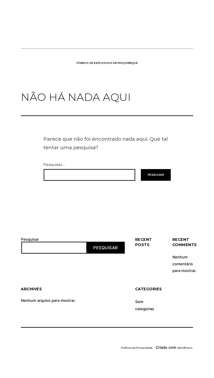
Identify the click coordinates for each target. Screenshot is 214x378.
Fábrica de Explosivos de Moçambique (107, 62)
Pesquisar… (54, 164)
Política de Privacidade (137, 347)
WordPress (184, 347)
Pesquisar (30, 239)
